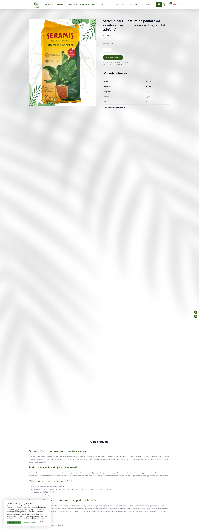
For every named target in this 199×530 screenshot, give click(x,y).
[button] (159, 4)
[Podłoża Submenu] (89, 4)
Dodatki (118, 65)
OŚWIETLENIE (105, 4)
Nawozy (72, 4)
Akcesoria (112, 65)
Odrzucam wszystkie (30, 522)
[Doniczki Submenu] (65, 4)
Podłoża (83, 4)
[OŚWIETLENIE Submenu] (111, 4)
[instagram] (195, 316)
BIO (93, 4)
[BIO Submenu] (96, 4)
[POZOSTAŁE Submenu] (140, 4)
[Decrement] (104, 50)
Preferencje (43, 522)
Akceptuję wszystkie (14, 522)
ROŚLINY (48, 4)
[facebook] (195, 312)
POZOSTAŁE (134, 4)
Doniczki (60, 4)
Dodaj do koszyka (113, 57)
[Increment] (110, 50)
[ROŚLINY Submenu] (53, 4)
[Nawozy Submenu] (77, 4)
